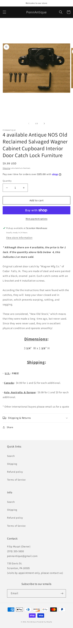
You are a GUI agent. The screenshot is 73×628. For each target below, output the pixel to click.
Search (11, 455)
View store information (19, 237)
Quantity (7, 180)
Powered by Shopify (44, 622)
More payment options (36, 218)
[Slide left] (29, 123)
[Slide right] (44, 123)
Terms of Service (16, 479)
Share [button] (10, 427)
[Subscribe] (62, 593)
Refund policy (15, 471)
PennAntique (32, 622)
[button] (4, 12)
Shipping (6, 168)
